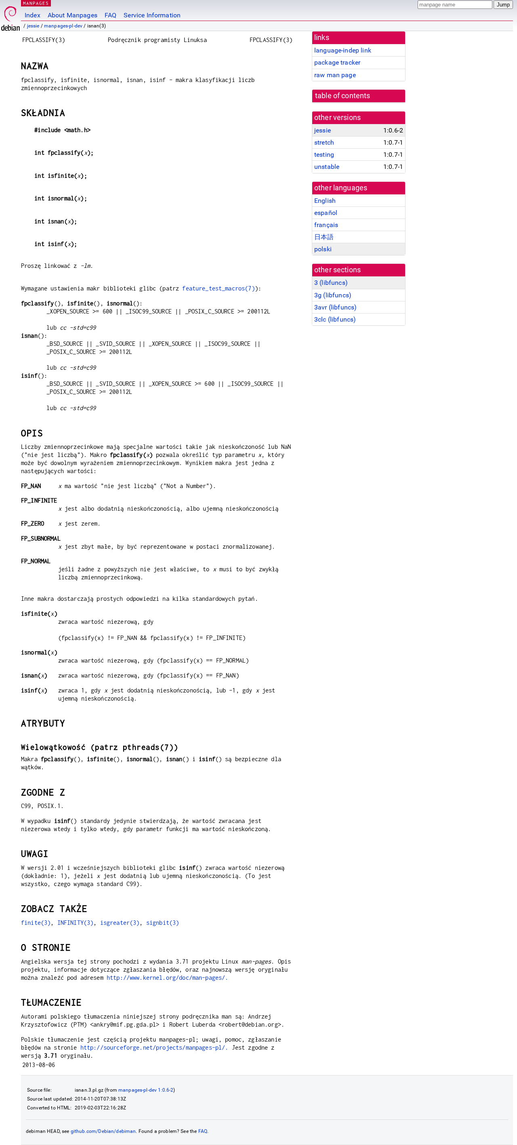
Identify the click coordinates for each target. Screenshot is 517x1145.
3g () (332, 295)
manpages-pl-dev (63, 26)
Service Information (152, 15)
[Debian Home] (10, 16)
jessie (33, 26)
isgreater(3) (120, 922)
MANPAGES (36, 3)
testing (324, 154)
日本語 (324, 237)
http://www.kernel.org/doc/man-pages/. (168, 977)
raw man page (335, 75)
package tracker (337, 62)
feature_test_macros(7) (218, 288)
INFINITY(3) (75, 922)
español (325, 213)
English (325, 200)
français (326, 225)
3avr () (335, 307)
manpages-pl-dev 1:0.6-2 (145, 1090)
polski (323, 249)
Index (32, 15)
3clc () (335, 319)
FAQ (110, 15)
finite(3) (35, 922)
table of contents (342, 96)
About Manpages (72, 15)
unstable (326, 166)
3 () (331, 282)
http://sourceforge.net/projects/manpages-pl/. (154, 1047)
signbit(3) (162, 922)
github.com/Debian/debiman (103, 1131)
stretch (324, 142)
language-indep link (342, 50)
